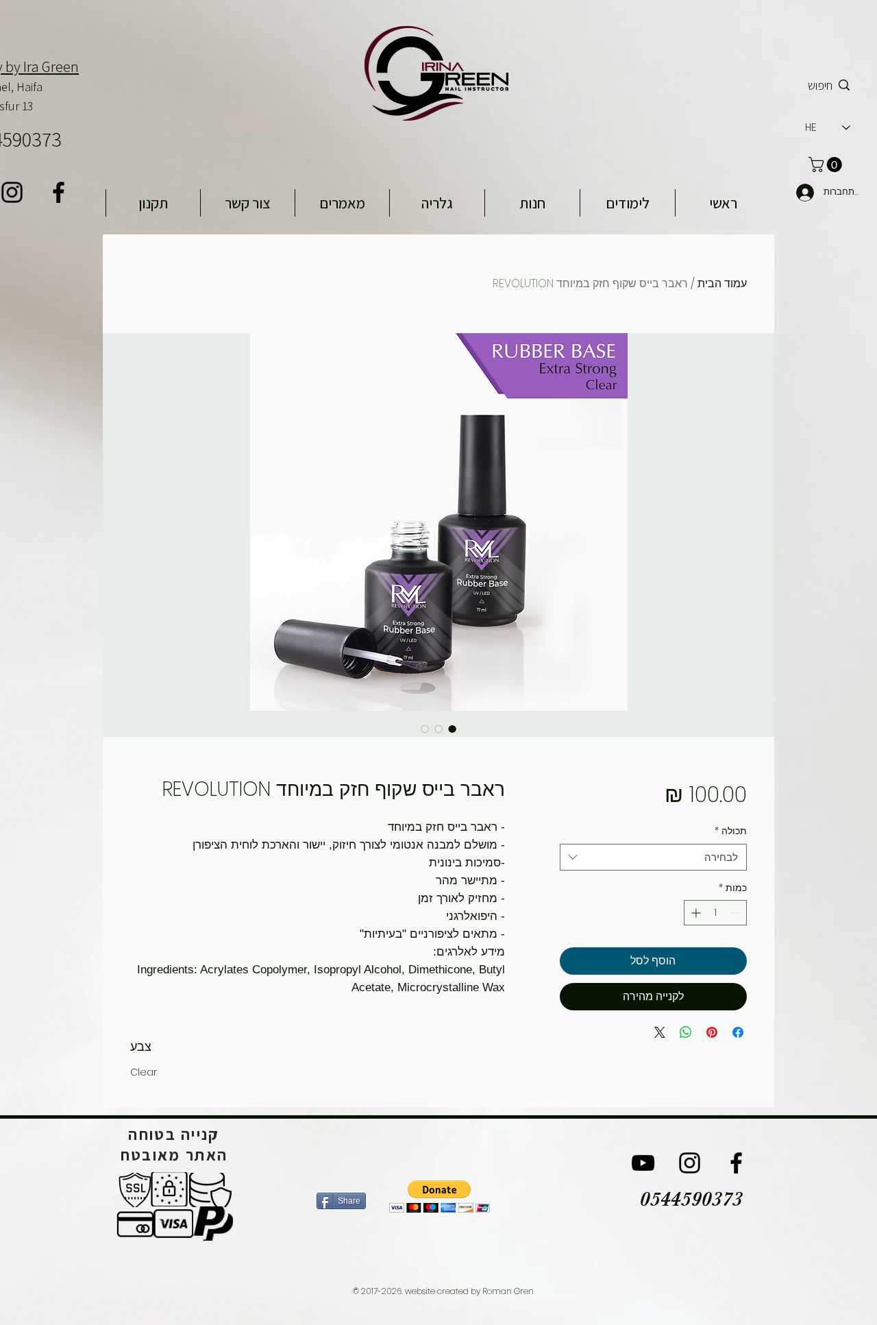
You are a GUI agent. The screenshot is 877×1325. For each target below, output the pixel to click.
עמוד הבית (722, 283)
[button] (439, 1196)
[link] (826, 164)
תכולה (731, 831)
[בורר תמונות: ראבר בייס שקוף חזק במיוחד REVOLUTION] (452, 729)
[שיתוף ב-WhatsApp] (686, 1032)
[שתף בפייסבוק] (738, 1032)
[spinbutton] (715, 913)
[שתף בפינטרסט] (712, 1032)
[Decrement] (736, 913)
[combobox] (653, 857)
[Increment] (694, 913)
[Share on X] (660, 1032)
